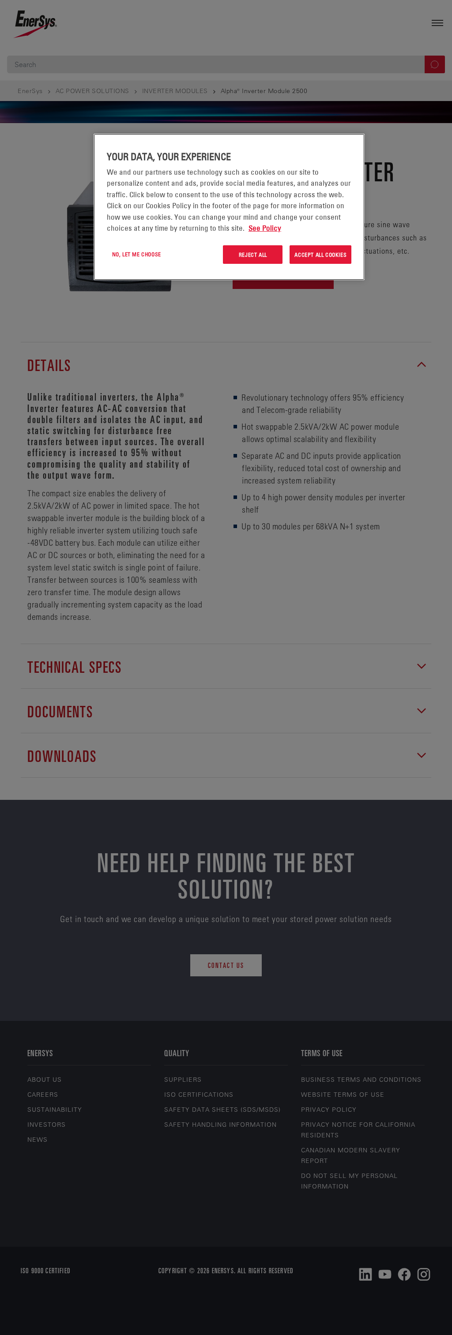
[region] (229, 207)
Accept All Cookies (320, 254)
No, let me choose (136, 254)
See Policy (265, 228)
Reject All (253, 254)
